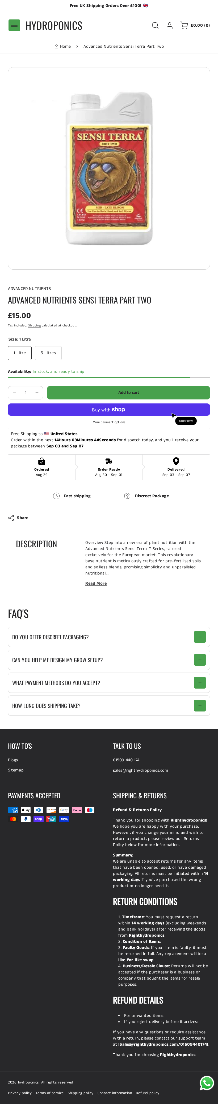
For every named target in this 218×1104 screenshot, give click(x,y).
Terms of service (50, 1093)
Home (65, 46)
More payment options (109, 422)
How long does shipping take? (46, 706)
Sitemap (16, 770)
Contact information (115, 1093)
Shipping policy (81, 1093)
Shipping (34, 325)
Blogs (13, 760)
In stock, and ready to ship (46, 372)
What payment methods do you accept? (56, 683)
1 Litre (20, 353)
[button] (14, 25)
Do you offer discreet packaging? (50, 637)
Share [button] (22, 518)
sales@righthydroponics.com (140, 770)
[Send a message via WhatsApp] (207, 1083)
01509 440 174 (126, 760)
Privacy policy (20, 1093)
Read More (96, 583)
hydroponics (28, 1082)
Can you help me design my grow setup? (57, 660)
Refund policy (147, 1093)
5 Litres (48, 353)
